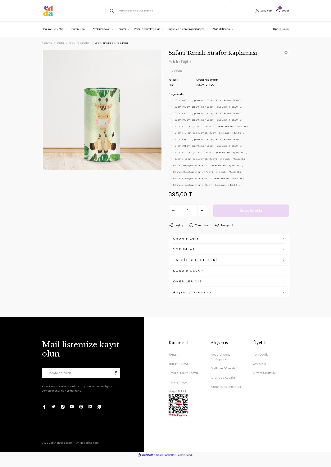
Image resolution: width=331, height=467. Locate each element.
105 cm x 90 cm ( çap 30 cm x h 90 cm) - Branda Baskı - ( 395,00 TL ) (208, 113)
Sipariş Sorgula (179, 382)
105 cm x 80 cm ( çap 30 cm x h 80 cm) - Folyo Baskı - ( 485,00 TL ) (207, 107)
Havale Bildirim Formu (183, 373)
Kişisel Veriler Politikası (226, 386)
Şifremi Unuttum (264, 373)
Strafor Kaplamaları (207, 80)
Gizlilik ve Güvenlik (223, 368)
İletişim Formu (178, 363)
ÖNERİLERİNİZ (187, 281)
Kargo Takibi (177, 391)
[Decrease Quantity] (173, 211)
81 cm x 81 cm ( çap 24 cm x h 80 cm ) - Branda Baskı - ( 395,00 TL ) (208, 178)
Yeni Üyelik (260, 354)
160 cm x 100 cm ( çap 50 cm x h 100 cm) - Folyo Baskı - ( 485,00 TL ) (209, 159)
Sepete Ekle (251, 210)
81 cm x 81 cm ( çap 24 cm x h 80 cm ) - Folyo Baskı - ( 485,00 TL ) (207, 185)
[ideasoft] (145, 455)
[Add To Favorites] (286, 53)
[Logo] (48, 11)
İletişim (173, 354)
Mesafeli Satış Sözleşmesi (220, 357)
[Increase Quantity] (202, 211)
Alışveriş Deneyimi (192, 292)
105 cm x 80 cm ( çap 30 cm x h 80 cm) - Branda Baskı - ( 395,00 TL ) (208, 100)
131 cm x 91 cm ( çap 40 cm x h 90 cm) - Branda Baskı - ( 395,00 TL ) (208, 139)
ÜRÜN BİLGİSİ (187, 238)
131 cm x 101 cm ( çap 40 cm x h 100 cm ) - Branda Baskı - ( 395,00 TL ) (210, 126)
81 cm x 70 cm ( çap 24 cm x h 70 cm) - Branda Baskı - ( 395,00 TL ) (208, 165)
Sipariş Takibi (281, 29)
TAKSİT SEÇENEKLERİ (195, 260)
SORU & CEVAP (188, 270)
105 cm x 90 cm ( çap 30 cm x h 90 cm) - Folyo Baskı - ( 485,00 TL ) (207, 120)
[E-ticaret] (165, 455)
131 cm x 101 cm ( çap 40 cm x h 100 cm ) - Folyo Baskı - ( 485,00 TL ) (209, 133)
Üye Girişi (259, 363)
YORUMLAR (184, 249)
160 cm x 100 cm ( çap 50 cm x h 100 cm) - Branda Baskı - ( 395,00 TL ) (210, 152)
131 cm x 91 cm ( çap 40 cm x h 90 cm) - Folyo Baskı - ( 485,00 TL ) (207, 146)
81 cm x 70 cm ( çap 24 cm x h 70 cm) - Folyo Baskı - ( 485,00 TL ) (207, 172)
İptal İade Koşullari (223, 377)
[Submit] (115, 373)
